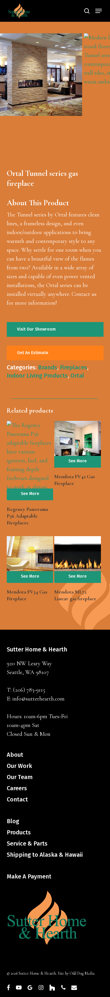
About (15, 754)
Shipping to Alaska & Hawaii (45, 854)
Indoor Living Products (37, 375)
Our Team (20, 777)
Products (19, 832)
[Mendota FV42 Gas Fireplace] (77, 444)
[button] (98, 11)
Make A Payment (29, 876)
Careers (17, 788)
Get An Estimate (32, 352)
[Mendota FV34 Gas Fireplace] (30, 559)
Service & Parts (27, 843)
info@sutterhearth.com (38, 698)
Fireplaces (73, 367)
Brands (47, 367)
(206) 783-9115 (29, 689)
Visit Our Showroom (36, 329)
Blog (13, 821)
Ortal (77, 375)
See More (30, 493)
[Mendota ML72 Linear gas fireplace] (77, 559)
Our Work (19, 765)
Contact (17, 799)
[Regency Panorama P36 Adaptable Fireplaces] (30, 460)
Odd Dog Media (82, 973)
